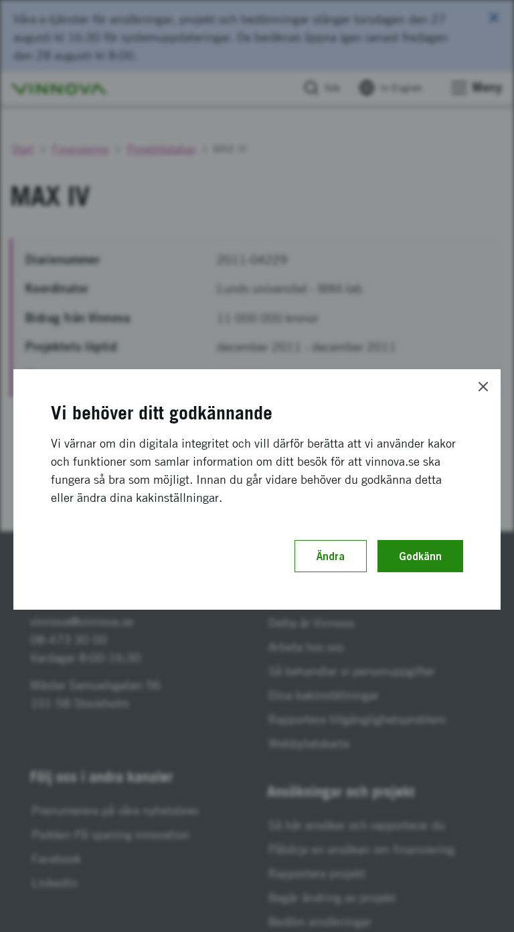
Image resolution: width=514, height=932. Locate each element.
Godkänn (420, 556)
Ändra (331, 556)
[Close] (483, 386)
